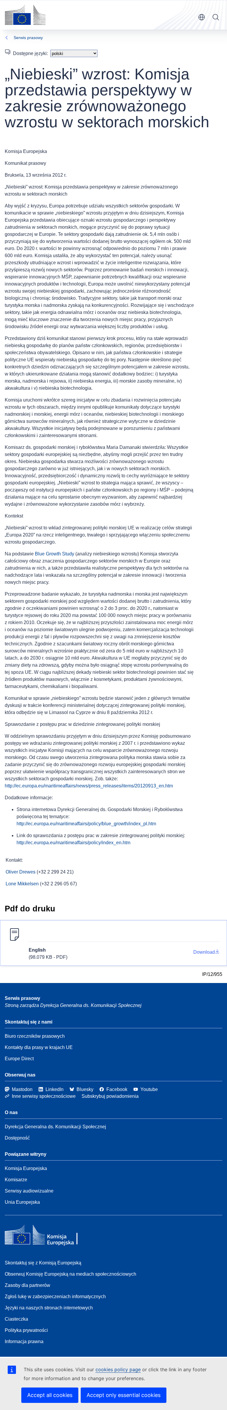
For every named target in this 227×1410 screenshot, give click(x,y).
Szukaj (215, 17)
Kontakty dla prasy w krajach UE (39, 1047)
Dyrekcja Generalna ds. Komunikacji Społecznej (55, 1126)
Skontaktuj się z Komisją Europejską (43, 1262)
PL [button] (201, 17)
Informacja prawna (24, 1341)
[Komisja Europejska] (25, 15)
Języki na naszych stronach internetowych (49, 1307)
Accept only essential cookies (123, 1395)
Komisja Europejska (26, 1168)
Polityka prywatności (26, 1330)
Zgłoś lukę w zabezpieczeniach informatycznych (55, 1296)
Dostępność (17, 1137)
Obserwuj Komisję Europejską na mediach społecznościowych (70, 1274)
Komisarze (16, 1179)
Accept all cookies (49, 1395)
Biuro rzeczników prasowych (35, 1036)
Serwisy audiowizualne (29, 1190)
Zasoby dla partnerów (27, 1285)
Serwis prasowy (28, 37)
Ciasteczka (16, 1319)
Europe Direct (19, 1058)
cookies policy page (118, 1369)
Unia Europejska (22, 1202)
